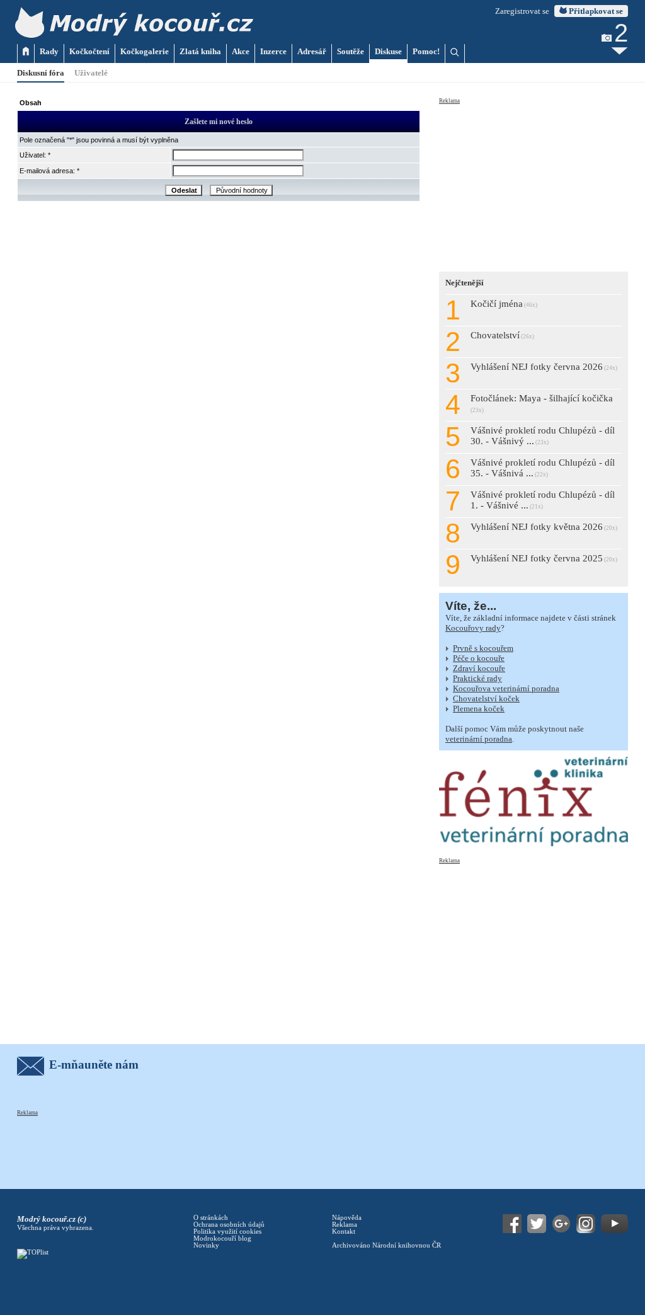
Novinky (206, 1245)
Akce (240, 51)
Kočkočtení (89, 51)
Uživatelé (91, 73)
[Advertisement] (533, 184)
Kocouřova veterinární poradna (506, 688)
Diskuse (388, 51)
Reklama (449, 101)
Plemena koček (479, 708)
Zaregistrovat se (522, 11)
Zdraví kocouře (479, 668)
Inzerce (273, 51)
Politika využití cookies (227, 1231)
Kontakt (343, 1231)
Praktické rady (477, 678)
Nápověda (347, 1217)
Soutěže (350, 51)
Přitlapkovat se (595, 11)
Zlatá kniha (200, 51)
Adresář (311, 51)
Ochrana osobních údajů (229, 1224)
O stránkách (210, 1217)
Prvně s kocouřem (483, 648)
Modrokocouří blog (222, 1238)
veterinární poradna (478, 739)
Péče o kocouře (479, 658)
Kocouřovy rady (473, 628)
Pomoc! (426, 51)
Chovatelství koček (486, 698)
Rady (49, 51)
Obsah (31, 102)
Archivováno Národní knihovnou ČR (386, 1245)
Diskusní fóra (40, 73)
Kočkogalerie (144, 51)
